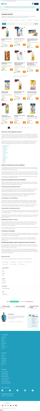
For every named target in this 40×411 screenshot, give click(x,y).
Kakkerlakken (5, 20)
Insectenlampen (5, 261)
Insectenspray (4, 189)
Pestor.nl (2, 403)
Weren (3, 275)
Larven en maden (6, 145)
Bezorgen (3, 341)
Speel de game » (32, 7)
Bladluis (4, 158)
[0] (32, 4)
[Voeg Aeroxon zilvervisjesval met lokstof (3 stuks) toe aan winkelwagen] (37, 98)
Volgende (31, 128)
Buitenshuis (4, 282)
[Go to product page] (32, 32)
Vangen (3, 271)
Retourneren (3, 343)
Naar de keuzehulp (19, 321)
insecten (34, 173)
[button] (35, 24)
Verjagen (3, 273)
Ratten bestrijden (4, 373)
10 (22, 127)
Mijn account (3, 336)
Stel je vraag (11, 321)
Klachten (3, 345)
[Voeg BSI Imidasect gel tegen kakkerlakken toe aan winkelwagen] (11, 69)
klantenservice (25, 17)
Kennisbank (3, 363)
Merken (2, 356)
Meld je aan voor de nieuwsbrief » (7, 395)
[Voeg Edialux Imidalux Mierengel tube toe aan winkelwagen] (11, 100)
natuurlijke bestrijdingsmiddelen (14, 224)
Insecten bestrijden (4, 374)
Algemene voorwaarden (5, 408)
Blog (2, 364)
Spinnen (17, 20)
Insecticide (20, 261)
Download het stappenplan (34, 325)
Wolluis (4, 160)
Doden (3, 269)
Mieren (11, 20)
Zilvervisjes (23, 20)
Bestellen (3, 338)
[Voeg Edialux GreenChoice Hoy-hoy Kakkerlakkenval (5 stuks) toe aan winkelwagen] (37, 47)
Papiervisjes (30, 20)
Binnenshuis (4, 280)
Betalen (2, 340)
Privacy (11, 408)
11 (25, 127)
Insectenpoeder (4, 200)
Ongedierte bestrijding (5, 381)
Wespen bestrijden (4, 376)
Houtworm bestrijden (5, 378)
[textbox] (20, 288)
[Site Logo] (4, 4)
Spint (4, 161)
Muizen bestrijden (4, 371)
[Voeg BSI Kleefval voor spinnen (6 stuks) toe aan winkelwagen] (24, 122)
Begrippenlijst (4, 358)
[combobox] (20, 288)
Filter (4, 23)
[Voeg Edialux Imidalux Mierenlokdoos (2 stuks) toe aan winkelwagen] (37, 122)
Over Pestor (3, 355)
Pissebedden (5, 157)
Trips (4, 162)
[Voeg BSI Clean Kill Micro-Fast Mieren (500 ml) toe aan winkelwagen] (24, 98)
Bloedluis (4, 159)
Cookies (14, 408)
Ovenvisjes (36, 20)
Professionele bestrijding (6, 383)
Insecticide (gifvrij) (28, 261)
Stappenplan (3, 360)
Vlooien (4, 155)
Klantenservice (4, 346)
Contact (2, 348)
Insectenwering (21, 264)
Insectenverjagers (13, 264)
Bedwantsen (5, 146)
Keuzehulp (3, 361)
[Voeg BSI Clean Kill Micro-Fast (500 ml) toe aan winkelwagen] (11, 46)
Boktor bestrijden (4, 379)
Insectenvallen (4, 210)
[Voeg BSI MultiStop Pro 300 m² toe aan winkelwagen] (24, 45)
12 (28, 127)
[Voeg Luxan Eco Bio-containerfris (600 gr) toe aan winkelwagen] (11, 122)
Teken (4, 154)
